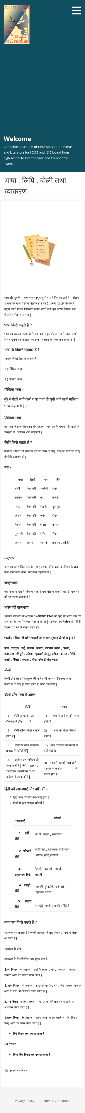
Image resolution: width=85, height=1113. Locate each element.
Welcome (17, 138)
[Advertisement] (42, 89)
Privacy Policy (24, 1101)
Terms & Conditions (55, 1101)
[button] (78, 8)
